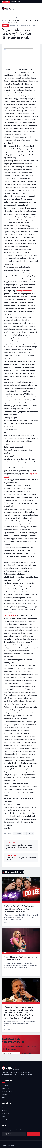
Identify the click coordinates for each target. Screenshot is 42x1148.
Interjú (14, 18)
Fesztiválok (5, 1094)
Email (31, 833)
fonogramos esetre (25, 291)
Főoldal (5, 18)
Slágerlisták (5, 1113)
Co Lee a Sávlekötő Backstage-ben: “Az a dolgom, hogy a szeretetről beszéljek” (19, 909)
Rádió (3, 1117)
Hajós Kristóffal (10, 615)
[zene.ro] (10, 8)
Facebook (17, 833)
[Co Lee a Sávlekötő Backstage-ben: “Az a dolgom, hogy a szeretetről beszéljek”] (21, 889)
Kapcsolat (5, 1120)
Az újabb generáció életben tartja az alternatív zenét (20, 958)
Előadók (4, 1110)
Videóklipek (5, 1088)
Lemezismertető (7, 1091)
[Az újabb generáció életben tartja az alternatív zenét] (21, 940)
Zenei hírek (5, 1085)
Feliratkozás (26, 1053)
